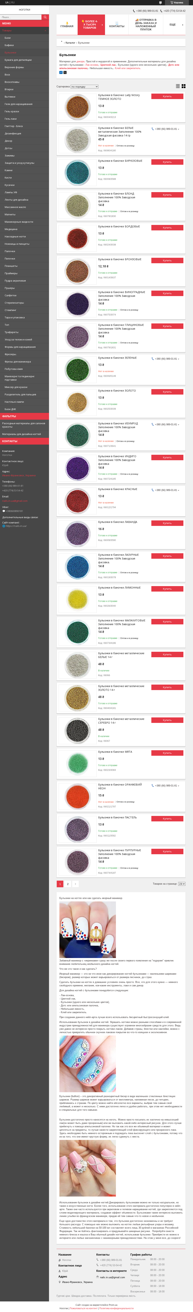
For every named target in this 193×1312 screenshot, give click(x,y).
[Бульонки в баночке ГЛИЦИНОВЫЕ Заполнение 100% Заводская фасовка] (78, 336)
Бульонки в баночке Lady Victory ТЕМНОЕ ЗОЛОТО (119, 97)
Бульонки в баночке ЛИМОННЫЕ (119, 587)
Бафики (9, 45)
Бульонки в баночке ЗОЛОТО (117, 390)
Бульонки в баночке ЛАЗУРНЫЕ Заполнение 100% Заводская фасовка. (118, 558)
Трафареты (11, 332)
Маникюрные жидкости (19, 221)
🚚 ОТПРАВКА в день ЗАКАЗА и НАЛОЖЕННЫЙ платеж (146, 24)
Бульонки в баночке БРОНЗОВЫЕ (119, 259)
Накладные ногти (15, 236)
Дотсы (8, 148)
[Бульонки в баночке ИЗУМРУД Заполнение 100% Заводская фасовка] (78, 435)
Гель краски (12, 111)
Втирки (9, 89)
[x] (65, 73)
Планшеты (11, 266)
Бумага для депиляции (18, 60)
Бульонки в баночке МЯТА (115, 751)
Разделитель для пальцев (20, 394)
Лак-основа (91, 64)
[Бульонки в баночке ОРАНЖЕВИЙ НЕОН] (78, 796)
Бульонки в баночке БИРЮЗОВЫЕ (120, 160)
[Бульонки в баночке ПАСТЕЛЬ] (78, 829)
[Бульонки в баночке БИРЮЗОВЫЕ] (78, 172)
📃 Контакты (116, 25)
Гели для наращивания (18, 104)
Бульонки (10, 52)
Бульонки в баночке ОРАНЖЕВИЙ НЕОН (120, 786)
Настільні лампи (14, 401)
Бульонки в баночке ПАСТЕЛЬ (117, 817)
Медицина (11, 229)
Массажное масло (15, 207)
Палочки (10, 251)
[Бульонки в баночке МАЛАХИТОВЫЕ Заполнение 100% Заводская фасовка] (78, 632)
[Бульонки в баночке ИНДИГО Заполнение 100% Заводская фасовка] (78, 468)
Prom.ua (113, 1305)
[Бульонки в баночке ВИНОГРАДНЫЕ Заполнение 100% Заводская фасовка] (78, 304)
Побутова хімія (14, 369)
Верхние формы (14, 67)
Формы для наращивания (20, 347)
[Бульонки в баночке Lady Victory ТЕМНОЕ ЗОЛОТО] (78, 107)
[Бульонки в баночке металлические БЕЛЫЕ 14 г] (78, 665)
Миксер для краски (16, 387)
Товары (6, 30)
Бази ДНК (10, 409)
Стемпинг (10, 310)
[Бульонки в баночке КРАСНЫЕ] (78, 501)
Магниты (10, 214)
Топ (7, 324)
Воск (7, 74)
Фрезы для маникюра (18, 361)
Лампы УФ (11, 192)
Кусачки (10, 185)
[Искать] (45, 17)
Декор (8, 140)
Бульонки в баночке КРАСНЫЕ (117, 489)
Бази (8, 37)
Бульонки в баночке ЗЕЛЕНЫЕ (117, 357)
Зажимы (10, 155)
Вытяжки (10, 96)
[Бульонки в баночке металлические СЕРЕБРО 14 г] (78, 730)
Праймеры (11, 273)
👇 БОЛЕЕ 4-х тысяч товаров (89, 24)
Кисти (8, 177)
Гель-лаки (11, 118)
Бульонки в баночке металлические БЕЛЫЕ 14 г (121, 655)
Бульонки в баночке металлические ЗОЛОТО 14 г (121, 688)
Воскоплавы (12, 82)
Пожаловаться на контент (84, 1308)
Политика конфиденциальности (116, 1308)
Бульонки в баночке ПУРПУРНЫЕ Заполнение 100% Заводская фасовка (119, 854)
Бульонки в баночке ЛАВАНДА (117, 522)
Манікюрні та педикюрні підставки (19, 378)
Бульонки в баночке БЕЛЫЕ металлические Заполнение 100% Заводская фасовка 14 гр (119, 131)
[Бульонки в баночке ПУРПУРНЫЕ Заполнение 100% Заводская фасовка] (78, 862)
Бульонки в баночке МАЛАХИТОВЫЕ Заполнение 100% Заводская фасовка (121, 624)
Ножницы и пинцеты (17, 243)
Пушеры (10, 288)
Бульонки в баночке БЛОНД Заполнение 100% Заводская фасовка (116, 197)
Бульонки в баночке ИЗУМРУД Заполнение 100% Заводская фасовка (118, 427)
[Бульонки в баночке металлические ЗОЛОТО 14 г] (78, 698)
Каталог (70, 42)
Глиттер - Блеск (14, 126)
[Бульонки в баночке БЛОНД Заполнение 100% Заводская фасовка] (78, 205)
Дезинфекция (13, 133)
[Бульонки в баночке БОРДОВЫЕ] (78, 238)
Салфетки (10, 295)
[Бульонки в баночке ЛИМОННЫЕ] (78, 599)
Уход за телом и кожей (18, 339)
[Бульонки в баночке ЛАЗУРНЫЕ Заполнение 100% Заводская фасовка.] (78, 566)
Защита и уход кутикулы (19, 163)
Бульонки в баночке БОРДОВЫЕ (119, 226)
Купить (167, 96)
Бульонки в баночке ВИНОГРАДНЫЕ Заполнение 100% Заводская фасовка (121, 295)
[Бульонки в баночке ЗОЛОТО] (78, 402)
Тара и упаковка (15, 317)
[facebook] (61, 73)
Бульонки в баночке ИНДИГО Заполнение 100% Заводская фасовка (117, 460)
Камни (8, 170)
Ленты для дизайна (16, 199)
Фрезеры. (11, 354)
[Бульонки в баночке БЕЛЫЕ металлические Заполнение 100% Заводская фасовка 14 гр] (78, 139)
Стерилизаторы (14, 302)
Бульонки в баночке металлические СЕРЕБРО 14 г (121, 720)
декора (80, 61)
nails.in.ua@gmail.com (15, 500)
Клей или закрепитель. (128, 68)
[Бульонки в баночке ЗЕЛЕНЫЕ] (78, 369)
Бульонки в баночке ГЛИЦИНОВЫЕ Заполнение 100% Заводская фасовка (121, 328)
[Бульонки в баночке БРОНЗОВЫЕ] (78, 271)
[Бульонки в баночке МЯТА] (78, 763)
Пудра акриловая (15, 280)
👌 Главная (67, 25)
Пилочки (10, 258)
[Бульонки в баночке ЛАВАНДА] (78, 533)
